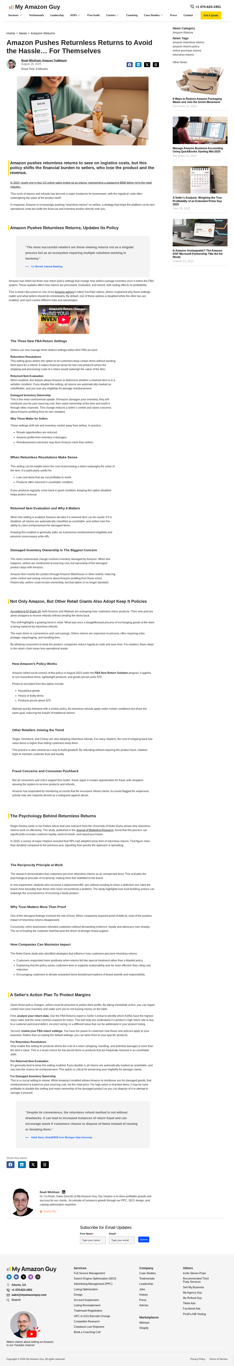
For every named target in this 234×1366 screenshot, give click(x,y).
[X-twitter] (23, 1276)
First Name (86, 1233)
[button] (130, 64)
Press (173, 15)
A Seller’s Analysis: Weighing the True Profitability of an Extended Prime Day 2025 (197, 201)
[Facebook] (16, 1276)
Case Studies (152, 15)
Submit (143, 1239)
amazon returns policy (186, 46)
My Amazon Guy (37, 7)
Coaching (132, 15)
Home (11, 33)
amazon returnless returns (188, 42)
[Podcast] (30, 1276)
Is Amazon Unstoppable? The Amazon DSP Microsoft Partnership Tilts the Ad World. (198, 254)
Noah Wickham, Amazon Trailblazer (44, 60)
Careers (111, 15)
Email (112, 1233)
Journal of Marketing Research (94, 830)
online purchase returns (187, 50)
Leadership (57, 15)
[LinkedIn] (63, 1192)
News (23, 33)
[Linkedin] (9, 1276)
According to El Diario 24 (25, 611)
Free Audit (93, 15)
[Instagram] (37, 1276)
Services (13, 15)
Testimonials (36, 15)
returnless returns (183, 54)
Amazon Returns (43, 33)
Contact (188, 15)
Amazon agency (65, 291)
